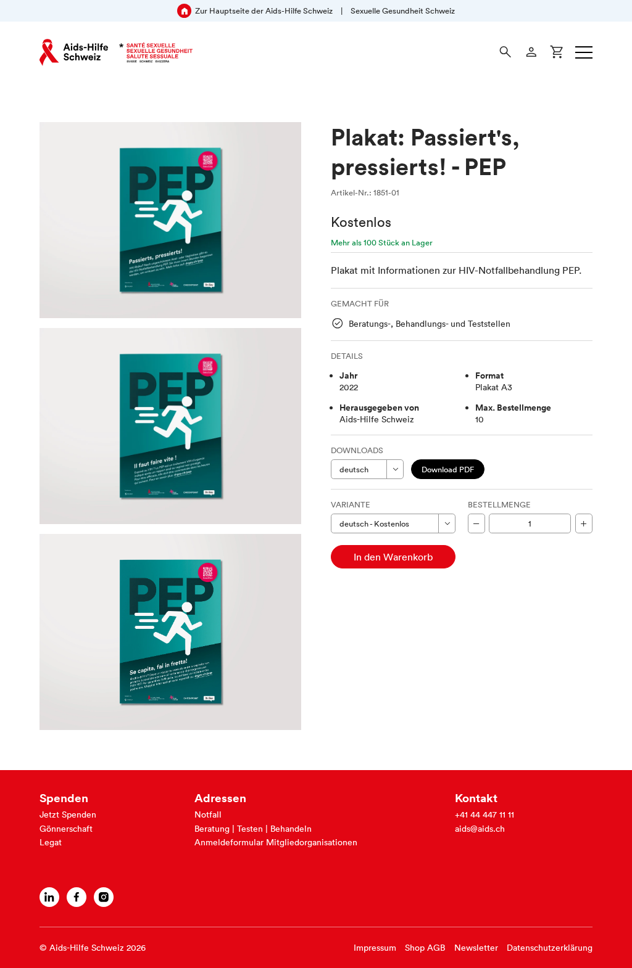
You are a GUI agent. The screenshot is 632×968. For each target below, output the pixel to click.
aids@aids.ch (480, 828)
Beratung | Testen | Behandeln (253, 828)
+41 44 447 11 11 (484, 814)
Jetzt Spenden (68, 814)
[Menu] (583, 52)
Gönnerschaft (66, 828)
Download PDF (448, 469)
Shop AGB (425, 947)
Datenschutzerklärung (549, 947)
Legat (51, 842)
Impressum (375, 947)
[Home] (116, 52)
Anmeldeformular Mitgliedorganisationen (275, 842)
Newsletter (476, 947)
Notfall (208, 814)
